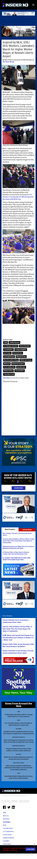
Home (4, 812)
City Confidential (8, 831)
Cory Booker (8, 349)
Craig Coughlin (20, 349)
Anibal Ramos (14, 342)
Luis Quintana (9, 356)
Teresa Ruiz (19, 371)
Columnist (6, 841)
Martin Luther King (11, 360)
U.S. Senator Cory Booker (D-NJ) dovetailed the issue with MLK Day (17, 197)
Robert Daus (8, 371)
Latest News (27, 530)
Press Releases (7, 616)
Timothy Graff (9, 374)
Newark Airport (18, 363)
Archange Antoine (10, 346)
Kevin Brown (17, 353)
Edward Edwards (8, 838)
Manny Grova (21, 356)
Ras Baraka (21, 367)
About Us (6, 816)
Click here (6, 378)
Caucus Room (7, 834)
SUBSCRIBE (18, 488)
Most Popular (10, 529)
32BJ (5, 342)
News (4, 825)
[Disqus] (18, 409)
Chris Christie (25, 346)
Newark (7, 363)
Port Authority (9, 367)
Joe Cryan (7, 353)
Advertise (6, 819)
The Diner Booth (8, 62)
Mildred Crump (25, 360)
